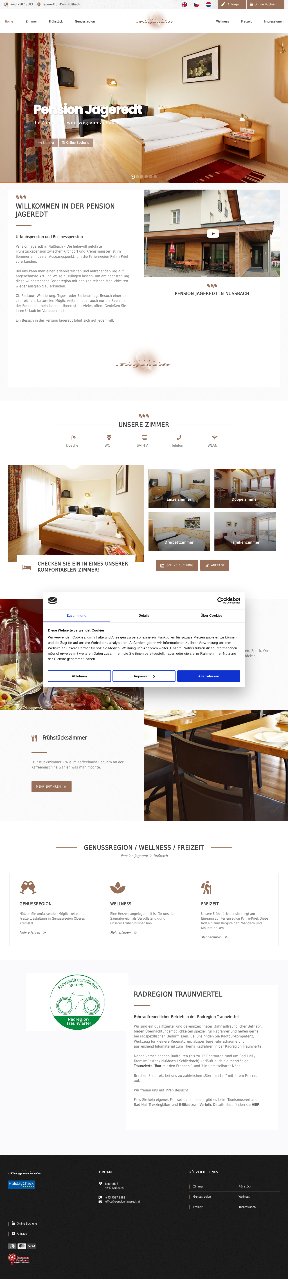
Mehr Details (182, 506)
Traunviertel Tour (148, 1066)
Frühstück (56, 21)
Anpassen (141, 676)
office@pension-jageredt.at (122, 1201)
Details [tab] (144, 615)
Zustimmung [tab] (77, 615)
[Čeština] (197, 4)
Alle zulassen (208, 676)
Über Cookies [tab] (211, 615)
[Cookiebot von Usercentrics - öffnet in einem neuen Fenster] (220, 600)
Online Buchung (77, 143)
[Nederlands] (210, 4)
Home (9, 21)
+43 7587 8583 (22, 4)
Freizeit (246, 21)
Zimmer (31, 21)
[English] (185, 4)
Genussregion (85, 21)
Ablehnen (79, 676)
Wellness (222, 21)
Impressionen (274, 21)
